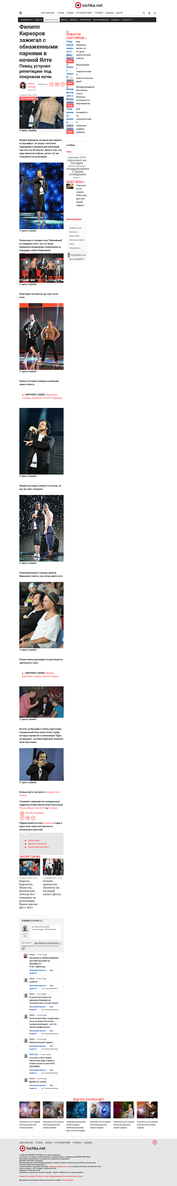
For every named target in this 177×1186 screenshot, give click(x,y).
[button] (149, 13)
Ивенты (64, 20)
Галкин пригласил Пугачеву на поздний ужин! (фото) (52, 887)
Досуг (119, 13)
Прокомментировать (37, 970)
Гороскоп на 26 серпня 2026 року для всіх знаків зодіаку (53, 1125)
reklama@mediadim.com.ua (58, 1166)
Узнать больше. (67, 1180)
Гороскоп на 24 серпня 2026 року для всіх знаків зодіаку (123, 1125)
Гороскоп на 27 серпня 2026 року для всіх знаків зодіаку (29, 1125)
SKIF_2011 (34, 1054)
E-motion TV (127, 20)
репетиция (33, 840)
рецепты (76, 177)
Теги (69, 152)
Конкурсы (115, 20)
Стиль (60, 13)
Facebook (48, 823)
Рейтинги (73, 20)
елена (32, 954)
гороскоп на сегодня (76, 161)
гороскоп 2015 (77, 157)
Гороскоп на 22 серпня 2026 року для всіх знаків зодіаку (81, 195)
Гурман (98, 13)
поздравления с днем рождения (77, 171)
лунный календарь (76, 166)
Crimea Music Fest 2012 (32, 808)
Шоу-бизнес (48, 13)
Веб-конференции (101, 20)
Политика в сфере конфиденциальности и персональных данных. (59, 1176)
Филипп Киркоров (37, 843)
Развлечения (85, 20)
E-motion (52, 808)
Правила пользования (27, 1176)
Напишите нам (75, 228)
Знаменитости (26, 20)
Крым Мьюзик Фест (38, 847)
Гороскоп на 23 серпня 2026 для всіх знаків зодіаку (147, 1125)
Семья (70, 13)
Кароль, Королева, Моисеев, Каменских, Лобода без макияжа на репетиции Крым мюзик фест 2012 (28, 894)
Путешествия (84, 13)
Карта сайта (74, 236)
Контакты (73, 232)
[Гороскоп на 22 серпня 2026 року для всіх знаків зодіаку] (69, 186)
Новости (38, 20)
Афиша (109, 13)
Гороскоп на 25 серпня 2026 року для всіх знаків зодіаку (100, 1125)
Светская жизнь (51, 20)
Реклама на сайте (76, 240)
